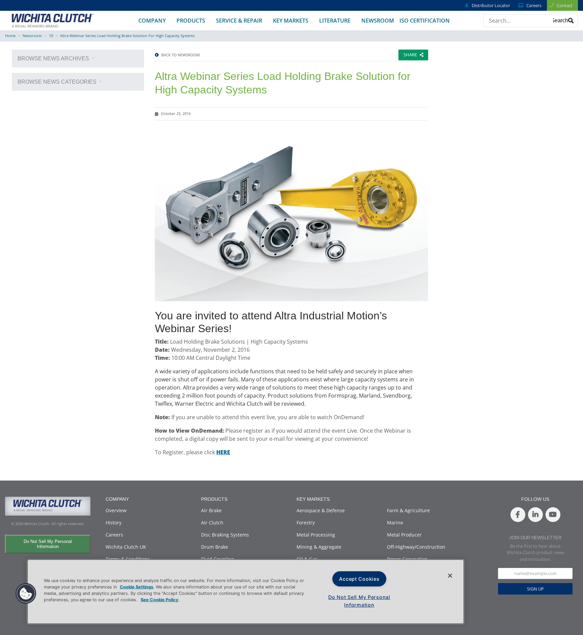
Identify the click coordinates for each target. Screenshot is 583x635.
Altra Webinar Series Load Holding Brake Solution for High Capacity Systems (127, 35)
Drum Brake (214, 547)
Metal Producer (404, 534)
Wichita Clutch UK (126, 547)
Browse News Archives (54, 58)
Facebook (517, 514)
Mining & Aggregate (319, 547)
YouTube (553, 514)
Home (10, 35)
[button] (26, 593)
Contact (565, 5)
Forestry (306, 522)
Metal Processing (316, 534)
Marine (395, 522)
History (113, 522)
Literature (335, 20)
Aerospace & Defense (321, 510)
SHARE (410, 55)
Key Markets (290, 20)
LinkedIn (535, 514)
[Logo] (52, 20)
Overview (116, 510)
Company (152, 20)
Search (559, 20)
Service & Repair (239, 20)
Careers (534, 5)
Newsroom (377, 20)
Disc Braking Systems (225, 534)
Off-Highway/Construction (416, 547)
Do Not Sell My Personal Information (48, 544)
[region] (245, 591)
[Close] (450, 575)
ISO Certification (424, 20)
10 (51, 35)
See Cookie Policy (159, 599)
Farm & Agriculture (408, 510)
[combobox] (515, 21)
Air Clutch (212, 522)
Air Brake (211, 510)
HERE (223, 452)
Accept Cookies (359, 579)
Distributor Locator (491, 5)
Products (190, 20)
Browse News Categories (58, 82)
